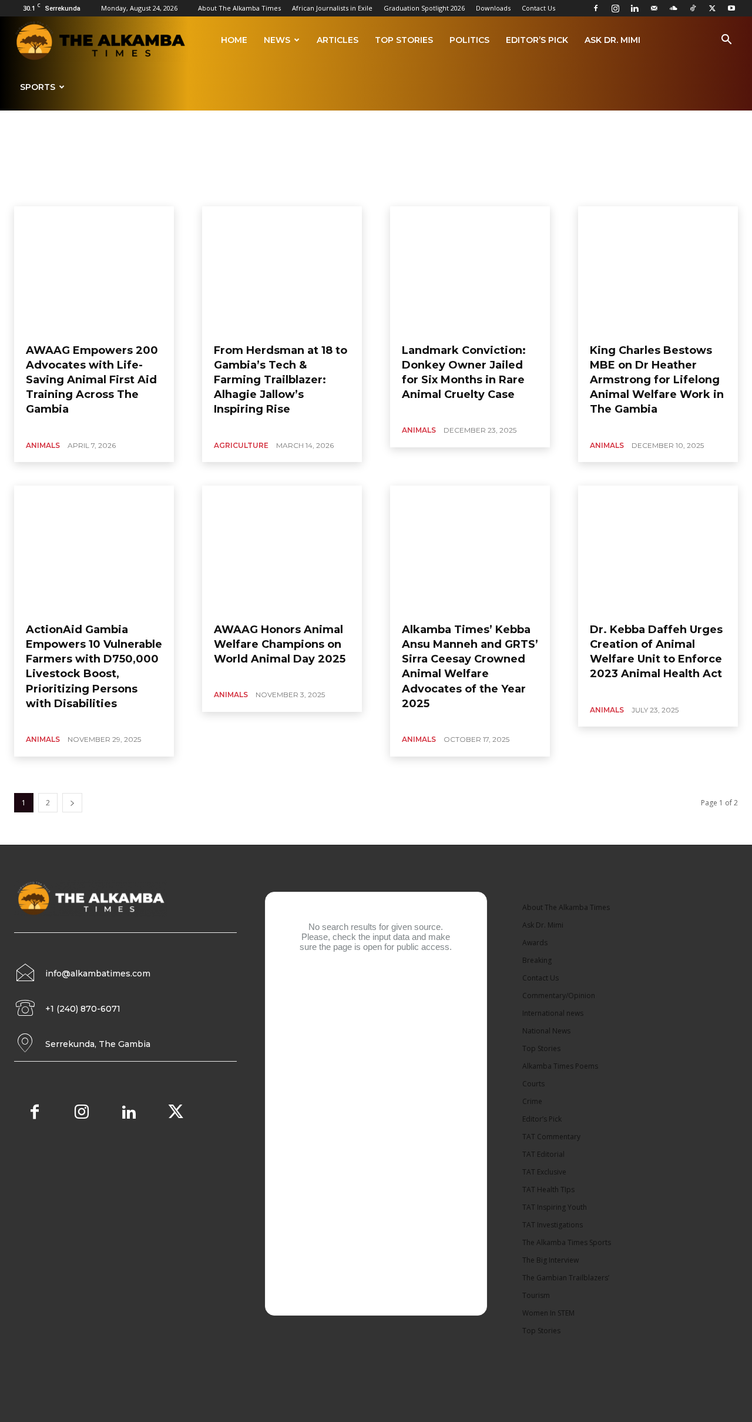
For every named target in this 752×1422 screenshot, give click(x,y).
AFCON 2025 (311, 191)
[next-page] (72, 802)
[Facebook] (596, 8)
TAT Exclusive (544, 1172)
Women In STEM (548, 1313)
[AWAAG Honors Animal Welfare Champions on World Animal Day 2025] (282, 550)
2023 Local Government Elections (147, 191)
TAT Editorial (543, 1154)
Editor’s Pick (537, 40)
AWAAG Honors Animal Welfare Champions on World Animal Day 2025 (279, 644)
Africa (352, 191)
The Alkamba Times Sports (566, 1242)
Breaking (537, 960)
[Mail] (654, 8)
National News (546, 1031)
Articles (337, 40)
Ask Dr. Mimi (612, 40)
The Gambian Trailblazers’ (565, 1278)
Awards (535, 943)
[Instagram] (615, 8)
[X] (712, 8)
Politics (469, 40)
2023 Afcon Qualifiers (49, 191)
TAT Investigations (552, 1225)
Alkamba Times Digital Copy (464, 191)
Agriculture (390, 191)
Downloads (493, 8)
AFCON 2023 (261, 191)
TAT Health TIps (548, 1190)
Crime (532, 1101)
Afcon (221, 191)
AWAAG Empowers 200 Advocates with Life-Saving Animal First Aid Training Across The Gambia (92, 380)
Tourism (536, 1295)
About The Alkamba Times (239, 8)
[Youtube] (731, 8)
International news (552, 1013)
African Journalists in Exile (332, 8)
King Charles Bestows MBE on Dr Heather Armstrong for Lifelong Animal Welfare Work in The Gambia (657, 380)
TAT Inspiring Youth (554, 1207)
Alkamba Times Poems (556, 191)
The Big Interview (550, 1260)
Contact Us (538, 8)
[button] (726, 41)
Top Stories (404, 40)
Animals (43, 445)
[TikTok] (692, 8)
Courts (533, 1084)
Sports (37, 87)
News (277, 40)
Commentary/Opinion (558, 996)
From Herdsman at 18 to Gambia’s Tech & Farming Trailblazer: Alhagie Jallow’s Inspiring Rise (280, 380)
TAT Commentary (551, 1137)
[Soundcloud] (673, 8)
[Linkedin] (634, 8)
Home (234, 40)
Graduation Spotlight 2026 (424, 8)
